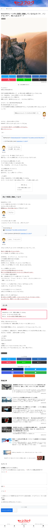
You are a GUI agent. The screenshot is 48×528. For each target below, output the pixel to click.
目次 (22, 184)
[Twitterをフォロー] (35, 369)
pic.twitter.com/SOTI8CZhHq (36, 137)
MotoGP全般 (4, 353)
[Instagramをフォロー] (12, 372)
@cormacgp (8, 230)
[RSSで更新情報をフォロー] (24, 375)
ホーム (8, 524)
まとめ (20, 189)
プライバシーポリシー (39, 524)
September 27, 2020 (22, 141)
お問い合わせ (24, 524)
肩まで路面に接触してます (24, 187)
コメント (4, 472)
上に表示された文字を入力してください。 (11, 502)
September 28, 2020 (25, 233)
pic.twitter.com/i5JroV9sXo (19, 230)
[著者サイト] (12, 369)
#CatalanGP (25, 137)
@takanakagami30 (15, 137)
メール (3, 491)
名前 (3, 486)
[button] (44, 268)
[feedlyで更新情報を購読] (35, 372)
